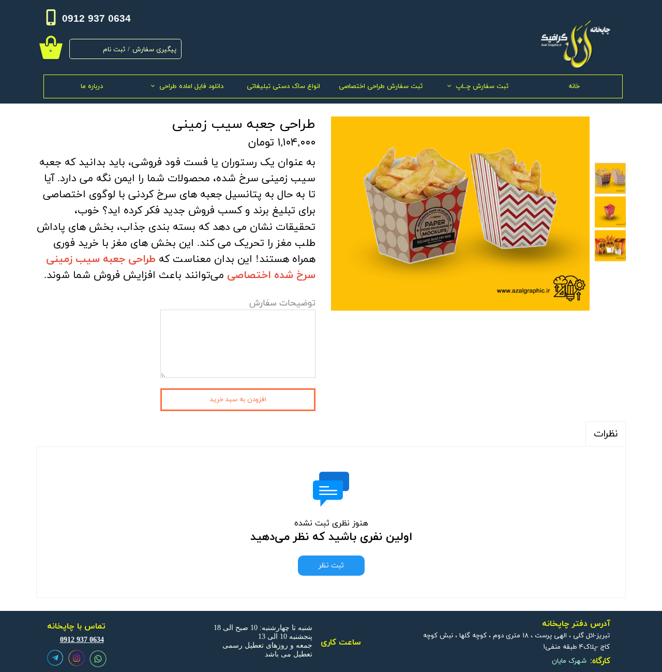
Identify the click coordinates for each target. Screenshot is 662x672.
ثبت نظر (331, 566)
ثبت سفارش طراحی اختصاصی (381, 86)
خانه (574, 86)
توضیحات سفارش (282, 303)
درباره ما (92, 86)
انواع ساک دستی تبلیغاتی (283, 86)
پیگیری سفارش (154, 49)
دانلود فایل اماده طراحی (191, 86)
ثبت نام (114, 49)
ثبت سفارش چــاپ (482, 86)
